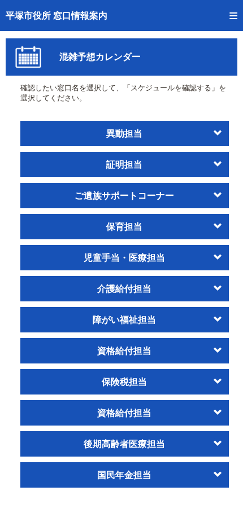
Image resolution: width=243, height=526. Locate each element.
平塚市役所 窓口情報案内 (56, 15)
